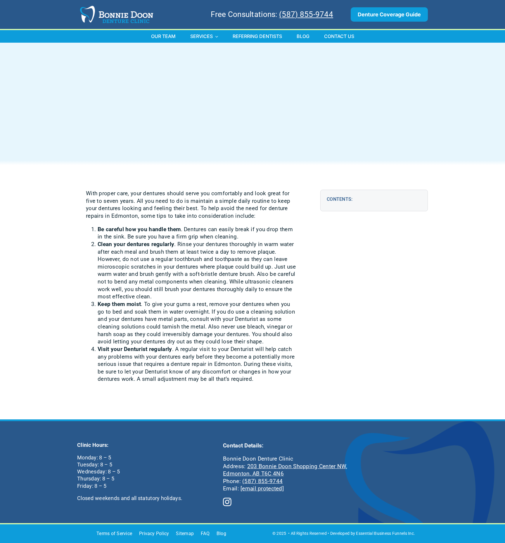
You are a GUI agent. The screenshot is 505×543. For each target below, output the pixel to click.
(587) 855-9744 (306, 14)
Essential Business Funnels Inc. (385, 533)
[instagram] (227, 502)
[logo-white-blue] (116, 8)
